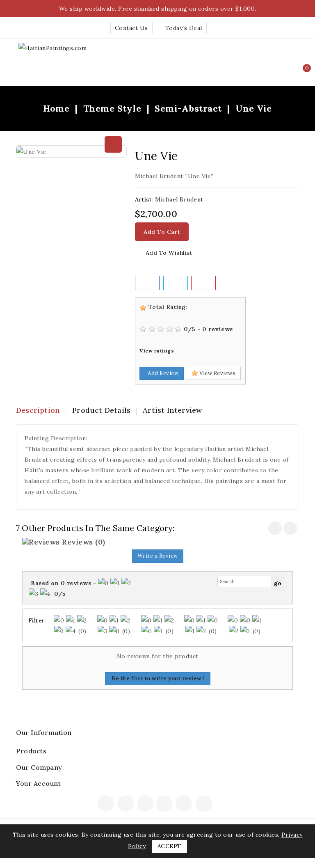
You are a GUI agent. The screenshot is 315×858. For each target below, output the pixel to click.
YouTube (165, 804)
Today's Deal (183, 28)
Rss (145, 804)
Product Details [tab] (101, 410)
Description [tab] (38, 410)
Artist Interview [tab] (172, 410)
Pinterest (185, 804)
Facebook (107, 804)
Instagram (205, 804)
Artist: (144, 199)
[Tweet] (175, 283)
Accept (169, 846)
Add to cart (162, 232)
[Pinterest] (203, 283)
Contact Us (131, 28)
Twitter (126, 804)
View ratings (156, 351)
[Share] (147, 283)
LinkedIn (216, 806)
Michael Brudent (179, 199)
